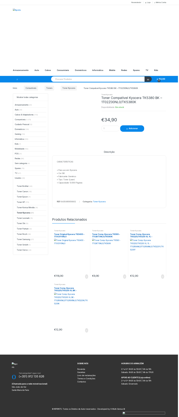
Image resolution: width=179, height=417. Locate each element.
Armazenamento (21, 70)
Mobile (112, 70)
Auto (36, 70)
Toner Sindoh (24, 245)
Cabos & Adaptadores (26, 115)
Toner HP (23, 202)
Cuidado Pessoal (23, 124)
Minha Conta (161, 2)
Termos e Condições (86, 378)
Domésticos (80, 70)
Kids (156, 70)
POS (18, 153)
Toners (49, 88)
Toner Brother (24, 186)
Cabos (48, 70)
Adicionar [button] (85, 276)
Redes (124, 70)
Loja (148, 2)
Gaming (20, 134)
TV (147, 70)
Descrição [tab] (109, 152)
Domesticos (22, 129)
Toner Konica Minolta (27, 207)
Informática (97, 70)
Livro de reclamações (86, 375)
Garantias (81, 372)
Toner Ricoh (24, 234)
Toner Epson (24, 197)
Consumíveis (63, 70)
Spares (136, 70)
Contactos (81, 382)
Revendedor (136, 2)
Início (15, 88)
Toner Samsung (25, 239)
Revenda (81, 369)
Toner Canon (24, 191)
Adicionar (133, 128)
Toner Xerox (24, 250)
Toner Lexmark (25, 218)
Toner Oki (22, 223)
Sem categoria (22, 163)
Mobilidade (21, 149)
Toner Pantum (24, 229)
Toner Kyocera (68, 88)
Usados (20, 178)
